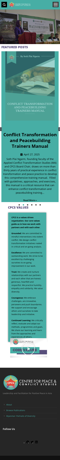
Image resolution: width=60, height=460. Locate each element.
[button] (28, 348)
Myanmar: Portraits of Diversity (20, 416)
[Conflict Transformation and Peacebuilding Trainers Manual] (30, 86)
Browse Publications (15, 410)
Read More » (30, 200)
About (9, 404)
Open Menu (56, 4)
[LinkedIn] (36, 443)
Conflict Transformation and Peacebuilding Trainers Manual (30, 140)
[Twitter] (32, 443)
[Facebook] (27, 443)
